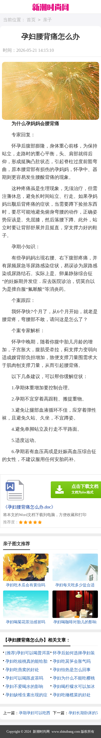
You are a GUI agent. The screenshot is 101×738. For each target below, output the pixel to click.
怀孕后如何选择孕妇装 (74, 653)
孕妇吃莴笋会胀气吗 (72, 661)
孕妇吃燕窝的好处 (22, 669)
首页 (31, 19)
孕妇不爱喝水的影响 (24, 686)
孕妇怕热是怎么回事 (72, 669)
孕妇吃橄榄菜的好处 (72, 695)
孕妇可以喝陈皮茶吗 (24, 678)
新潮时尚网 (41, 732)
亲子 (47, 19)
